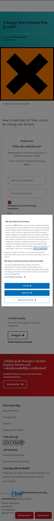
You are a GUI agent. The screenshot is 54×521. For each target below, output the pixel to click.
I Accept (26, 286)
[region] (27, 260)
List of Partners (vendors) (13, 277)
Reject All (25, 293)
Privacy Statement (40, 249)
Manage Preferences (26, 300)
